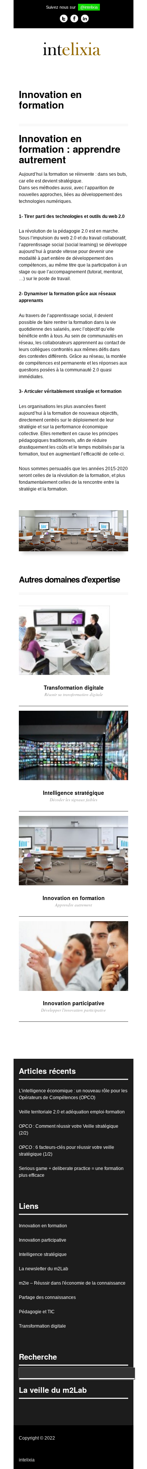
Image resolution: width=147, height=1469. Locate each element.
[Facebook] (74, 19)
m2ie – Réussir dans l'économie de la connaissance (72, 1283)
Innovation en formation (43, 1225)
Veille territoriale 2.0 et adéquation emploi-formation (72, 1112)
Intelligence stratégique (43, 1254)
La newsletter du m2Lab (43, 1268)
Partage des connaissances (47, 1297)
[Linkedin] (85, 19)
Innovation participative (42, 1240)
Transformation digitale (42, 1326)
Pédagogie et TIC (37, 1311)
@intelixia (89, 7)
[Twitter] (64, 19)
